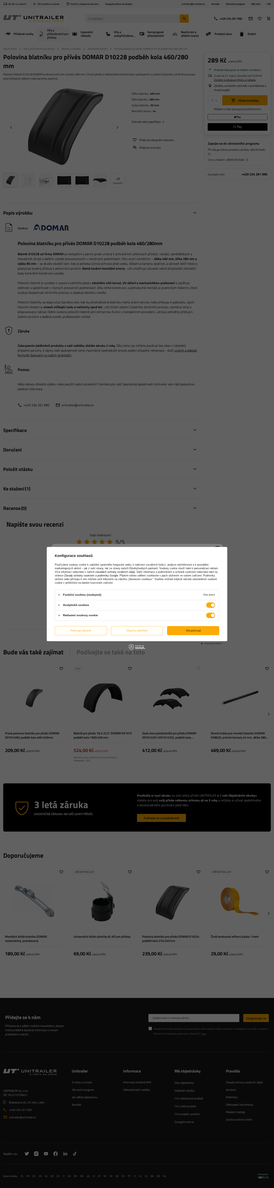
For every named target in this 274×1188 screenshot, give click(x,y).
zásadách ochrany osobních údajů (115, 571)
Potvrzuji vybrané (81, 630)
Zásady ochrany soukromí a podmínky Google (91, 575)
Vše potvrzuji (193, 630)
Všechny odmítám (137, 630)
